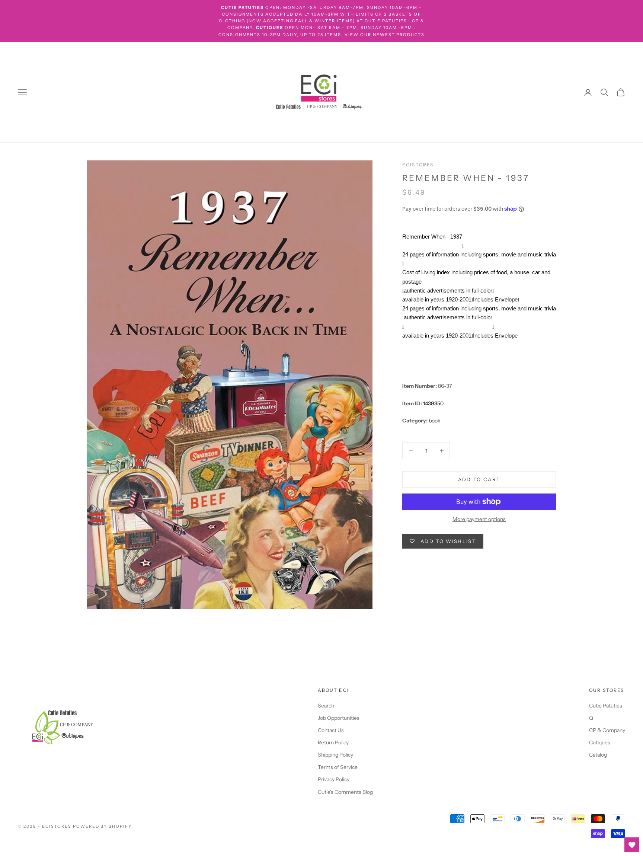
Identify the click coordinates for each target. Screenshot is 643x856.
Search (326, 705)
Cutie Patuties (605, 705)
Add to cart (479, 479)
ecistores (418, 164)
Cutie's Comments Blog (345, 792)
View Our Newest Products (385, 34)
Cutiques (599, 742)
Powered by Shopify (102, 826)
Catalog (598, 754)
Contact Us (331, 730)
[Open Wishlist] (631, 844)
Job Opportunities (338, 718)
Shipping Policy (335, 754)
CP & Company (607, 730)
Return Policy (333, 742)
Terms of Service (338, 767)
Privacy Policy (333, 779)
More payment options (479, 519)
